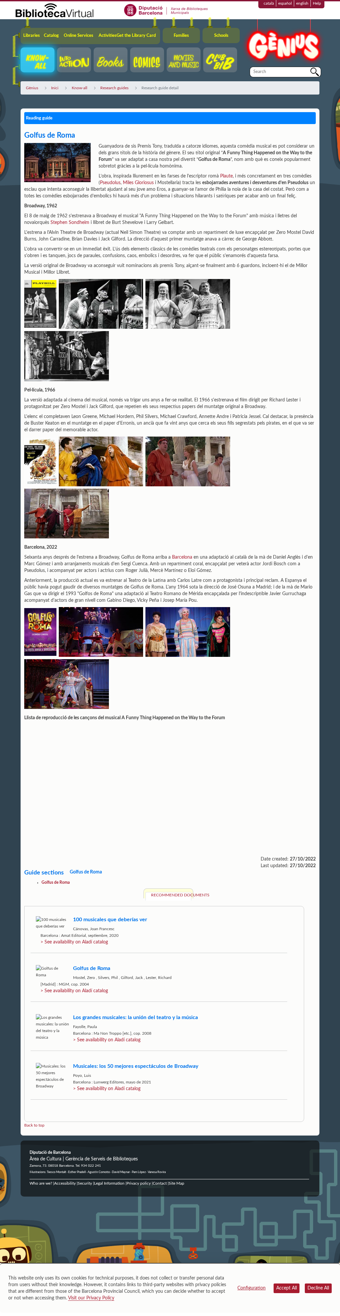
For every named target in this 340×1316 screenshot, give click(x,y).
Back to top (34, 1125)
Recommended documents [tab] (171, 895)
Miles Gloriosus (138, 182)
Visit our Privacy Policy (91, 1298)
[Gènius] (282, 42)
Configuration (251, 1288)
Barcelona (182, 557)
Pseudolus (110, 182)
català (269, 3)
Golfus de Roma (56, 882)
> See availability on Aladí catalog (74, 942)
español (285, 3)
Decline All (318, 1288)
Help (317, 3)
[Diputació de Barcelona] (166, 10)
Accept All (286, 1288)
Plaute (226, 176)
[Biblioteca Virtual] (54, 10)
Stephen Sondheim (69, 222)
